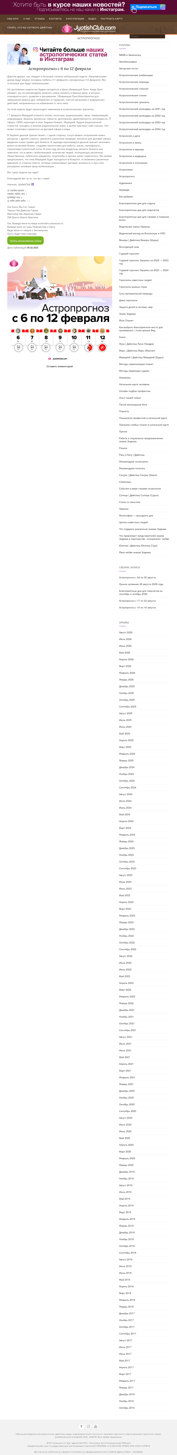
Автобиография (128, 61)
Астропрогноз (88, 38)
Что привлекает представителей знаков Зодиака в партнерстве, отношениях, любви (144, 537)
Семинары (125, 481)
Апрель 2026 (126, 659)
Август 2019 (125, 1185)
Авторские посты (128, 68)
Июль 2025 (125, 720)
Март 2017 (125, 1374)
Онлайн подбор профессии (134, 391)
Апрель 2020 (126, 1144)
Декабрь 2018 (127, 1232)
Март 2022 (125, 989)
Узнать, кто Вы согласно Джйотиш (29, 27)
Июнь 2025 (125, 726)
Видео (92, 19)
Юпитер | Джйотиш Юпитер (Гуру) (138, 545)
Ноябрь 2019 (126, 1178)
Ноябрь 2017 (126, 1320)
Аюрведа (124, 189)
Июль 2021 (125, 1043)
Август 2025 (125, 713)
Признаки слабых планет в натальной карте (144, 424)
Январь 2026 (126, 679)
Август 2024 (125, 794)
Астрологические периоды (134, 82)
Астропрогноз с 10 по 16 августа (137, 607)
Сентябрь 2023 (127, 868)
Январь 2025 (126, 760)
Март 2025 (125, 747)
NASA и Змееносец (130, 55)
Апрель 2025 (126, 740)
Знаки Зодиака (127, 313)
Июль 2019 (125, 1192)
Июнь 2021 (125, 1050)
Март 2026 (125, 666)
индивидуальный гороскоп (88, 1434)
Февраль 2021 (127, 1077)
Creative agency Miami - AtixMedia (125, 1452)
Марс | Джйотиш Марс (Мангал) (137, 350)
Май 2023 (124, 895)
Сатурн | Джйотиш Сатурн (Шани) (138, 475)
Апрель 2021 (126, 1063)
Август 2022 (125, 956)
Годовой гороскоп (129, 253)
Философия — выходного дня (136, 515)
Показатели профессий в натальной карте (143, 418)
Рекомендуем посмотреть (133, 461)
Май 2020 (124, 1138)
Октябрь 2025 (127, 699)
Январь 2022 (126, 1003)
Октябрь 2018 (127, 1246)
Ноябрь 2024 (126, 774)
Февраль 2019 (127, 1219)
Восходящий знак (129, 246)
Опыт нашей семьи (130, 397)
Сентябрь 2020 (127, 1111)
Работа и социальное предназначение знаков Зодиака (141, 439)
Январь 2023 (126, 922)
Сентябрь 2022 (127, 949)
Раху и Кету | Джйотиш (132, 454)
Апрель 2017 (126, 1367)
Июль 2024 (125, 801)
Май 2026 (124, 652)
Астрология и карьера (131, 149)
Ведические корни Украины (134, 226)
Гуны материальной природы (135, 293)
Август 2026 (125, 632)
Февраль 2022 (127, 996)
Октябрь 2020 (127, 1104)
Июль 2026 (125, 639)
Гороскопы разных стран (133, 286)
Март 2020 (125, 1151)
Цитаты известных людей (133, 522)
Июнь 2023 (125, 888)
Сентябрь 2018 (127, 1252)
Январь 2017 (126, 1387)
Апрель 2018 (126, 1286)
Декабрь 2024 (127, 767)
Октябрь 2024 (127, 780)
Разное (123, 448)
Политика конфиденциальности (89, 1452)
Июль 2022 (125, 962)
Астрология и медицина (132, 156)
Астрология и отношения (133, 162)
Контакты (55, 19)
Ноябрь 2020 (126, 1097)
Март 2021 (125, 1070)
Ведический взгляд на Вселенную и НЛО (142, 233)
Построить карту (112, 19)
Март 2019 (125, 1212)
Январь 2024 (126, 841)
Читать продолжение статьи (25, 240)
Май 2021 (124, 1057)
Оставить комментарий (59, 366)
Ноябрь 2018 (126, 1239)
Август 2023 (125, 875)
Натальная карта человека (134, 384)
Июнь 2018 (125, 1273)
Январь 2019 (126, 1225)
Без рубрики (126, 196)
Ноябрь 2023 (126, 854)
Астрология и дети (129, 135)
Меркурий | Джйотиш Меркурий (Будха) (141, 357)
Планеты (124, 411)
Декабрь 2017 (127, 1313)
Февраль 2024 (127, 834)
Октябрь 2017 (127, 1326)
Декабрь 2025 (127, 686)
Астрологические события (133, 88)
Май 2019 (124, 1198)
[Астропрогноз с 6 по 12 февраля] (59, 308)
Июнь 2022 (125, 969)
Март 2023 (125, 908)
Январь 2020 (126, 1165)
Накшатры (125, 377)
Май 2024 (124, 814)
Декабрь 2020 (127, 1090)
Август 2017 (125, 1340)
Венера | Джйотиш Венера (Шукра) (139, 240)
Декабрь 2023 (127, 848)
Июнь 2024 (125, 807)
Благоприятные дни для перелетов (139, 210)
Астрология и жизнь (130, 142)
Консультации (75, 19)
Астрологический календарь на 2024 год (142, 129)
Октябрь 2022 (127, 942)
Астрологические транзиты (134, 102)
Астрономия (126, 169)
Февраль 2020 (127, 1158)
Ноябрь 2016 (126, 1401)
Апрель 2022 (126, 983)
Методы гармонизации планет (136, 364)
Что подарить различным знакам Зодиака (142, 529)
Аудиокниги (125, 183)
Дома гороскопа (128, 300)
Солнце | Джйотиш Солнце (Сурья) (139, 495)
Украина (123, 508)
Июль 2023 (125, 881)
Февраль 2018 (127, 1299)
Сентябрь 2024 (127, 787)
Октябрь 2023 (127, 861)
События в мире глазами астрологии (140, 488)
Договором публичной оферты (52, 1452)
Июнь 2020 (125, 1131)
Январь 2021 (126, 1084)
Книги (122, 337)
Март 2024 (125, 828)
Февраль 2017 (127, 1380)
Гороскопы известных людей (135, 280)
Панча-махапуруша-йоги (133, 404)
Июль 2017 (125, 1347)
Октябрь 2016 (127, 1407)
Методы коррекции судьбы (134, 370)
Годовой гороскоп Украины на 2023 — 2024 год (144, 271)
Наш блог (13, 19)
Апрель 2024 (126, 821)
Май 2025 (124, 733)
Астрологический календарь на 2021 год (142, 108)
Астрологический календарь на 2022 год (142, 115)
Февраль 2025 (127, 753)
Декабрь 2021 (127, 1010)
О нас (26, 19)
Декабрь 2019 (127, 1171)
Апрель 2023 (126, 902)
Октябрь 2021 (127, 1023)
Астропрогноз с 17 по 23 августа (137, 600)
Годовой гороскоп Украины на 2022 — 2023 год (144, 261)
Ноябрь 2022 (126, 935)
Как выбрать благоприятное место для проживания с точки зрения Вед (141, 328)
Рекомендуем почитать (132, 468)
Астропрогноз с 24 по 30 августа (137, 577)
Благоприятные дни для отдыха (137, 203)
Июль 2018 (125, 1266)
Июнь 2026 (125, 645)
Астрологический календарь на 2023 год (142, 122)
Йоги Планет (126, 320)
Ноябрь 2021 (126, 1016)
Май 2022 (124, 976)
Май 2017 (124, 1360)
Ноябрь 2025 (126, 693)
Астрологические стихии (133, 95)
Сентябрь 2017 (127, 1333)
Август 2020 (125, 1117)
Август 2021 (125, 1037)
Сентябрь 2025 (127, 706)
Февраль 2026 (127, 672)
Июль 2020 (125, 1124)
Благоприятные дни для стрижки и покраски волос (144, 218)
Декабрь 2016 (127, 1394)
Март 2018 (125, 1293)
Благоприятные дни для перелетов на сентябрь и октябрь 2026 (140, 592)
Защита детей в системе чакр (136, 307)
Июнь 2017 (125, 1353)
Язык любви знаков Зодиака (135, 552)
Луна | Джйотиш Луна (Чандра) (136, 343)
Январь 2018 (126, 1306)
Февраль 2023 (127, 915)
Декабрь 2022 (127, 929)
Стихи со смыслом (129, 502)
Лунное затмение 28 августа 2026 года (141, 584)
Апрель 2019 (126, 1205)
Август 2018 (125, 1259)
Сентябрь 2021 (127, 1030)
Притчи (123, 431)
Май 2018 (124, 1279)
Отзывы (40, 19)
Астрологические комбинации (136, 75)
